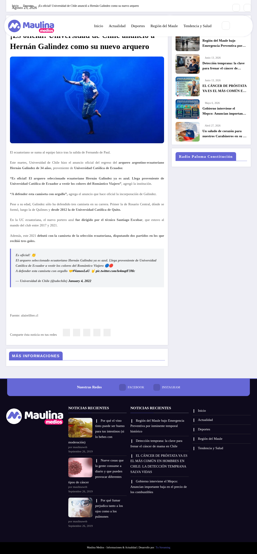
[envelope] (86, 332)
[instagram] (247, 7)
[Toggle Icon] (245, 26)
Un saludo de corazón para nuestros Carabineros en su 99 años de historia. (224, 134)
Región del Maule (164, 26)
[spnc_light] (237, 26)
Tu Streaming (163, 547)
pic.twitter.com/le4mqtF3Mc (115, 271)
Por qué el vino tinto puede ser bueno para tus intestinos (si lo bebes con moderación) (96, 431)
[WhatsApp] (96, 332)
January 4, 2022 (79, 281)
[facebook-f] (236, 7)
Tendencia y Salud (197, 26)
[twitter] (76, 332)
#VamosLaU (81, 271)
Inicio (98, 26)
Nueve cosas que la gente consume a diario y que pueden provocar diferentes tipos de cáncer (96, 471)
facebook (136, 387)
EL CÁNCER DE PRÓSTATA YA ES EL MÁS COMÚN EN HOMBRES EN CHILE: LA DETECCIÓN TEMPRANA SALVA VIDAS (224, 88)
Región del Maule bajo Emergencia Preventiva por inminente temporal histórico (223, 43)
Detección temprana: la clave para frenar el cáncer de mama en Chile (223, 66)
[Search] (226, 25)
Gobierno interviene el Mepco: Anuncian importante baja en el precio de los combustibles (223, 111)
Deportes (138, 26)
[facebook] (66, 332)
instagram (171, 387)
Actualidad (117, 26)
